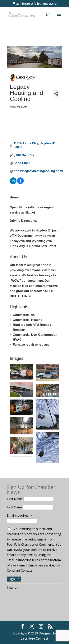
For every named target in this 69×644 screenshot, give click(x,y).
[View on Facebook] (20, 183)
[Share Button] (56, 93)
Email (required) (19, 515)
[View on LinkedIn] (13, 183)
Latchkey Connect (34, 638)
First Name (15, 499)
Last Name (15, 507)
